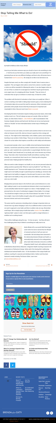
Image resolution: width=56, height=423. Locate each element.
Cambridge (48, 394)
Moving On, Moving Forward (19, 398)
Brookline (41, 397)
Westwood (42, 392)
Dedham (41, 394)
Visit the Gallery (28, 329)
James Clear (38, 210)
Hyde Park (42, 381)
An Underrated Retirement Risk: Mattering (29, 389)
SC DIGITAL (52, 419)
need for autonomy (17, 77)
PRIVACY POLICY (14, 421)
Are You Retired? (34, 339)
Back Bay (47, 388)
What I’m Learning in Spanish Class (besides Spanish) (20, 391)
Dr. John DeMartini (27, 118)
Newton (47, 392)
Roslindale (42, 385)
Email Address (9, 283)
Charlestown (48, 385)
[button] (8, 381)
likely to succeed (33, 109)
